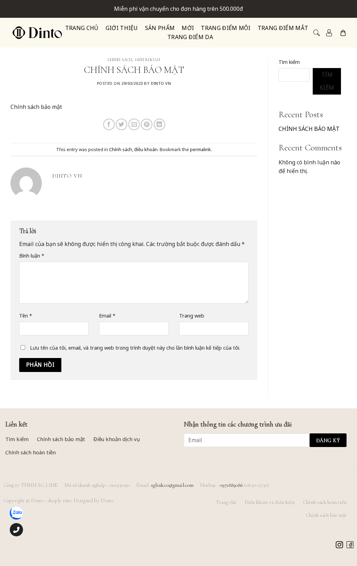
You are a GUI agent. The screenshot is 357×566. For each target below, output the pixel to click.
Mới (188, 28)
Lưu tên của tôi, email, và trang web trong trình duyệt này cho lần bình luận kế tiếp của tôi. (135, 347)
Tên (25, 315)
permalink (200, 149)
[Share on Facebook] (109, 124)
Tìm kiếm (289, 62)
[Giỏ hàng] (343, 33)
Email (107, 315)
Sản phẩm (160, 28)
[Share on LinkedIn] (159, 124)
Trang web (191, 315)
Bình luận (31, 255)
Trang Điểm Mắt (283, 28)
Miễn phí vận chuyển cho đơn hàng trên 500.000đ (178, 9)
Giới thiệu (122, 28)
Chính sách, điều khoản (134, 60)
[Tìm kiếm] (316, 33)
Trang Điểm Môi (225, 28)
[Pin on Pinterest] (146, 124)
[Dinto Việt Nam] (37, 32)
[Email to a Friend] (134, 124)
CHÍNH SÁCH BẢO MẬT (309, 129)
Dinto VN (161, 83)
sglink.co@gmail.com (172, 485)
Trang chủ (82, 28)
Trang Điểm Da (190, 37)
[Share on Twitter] (121, 124)
